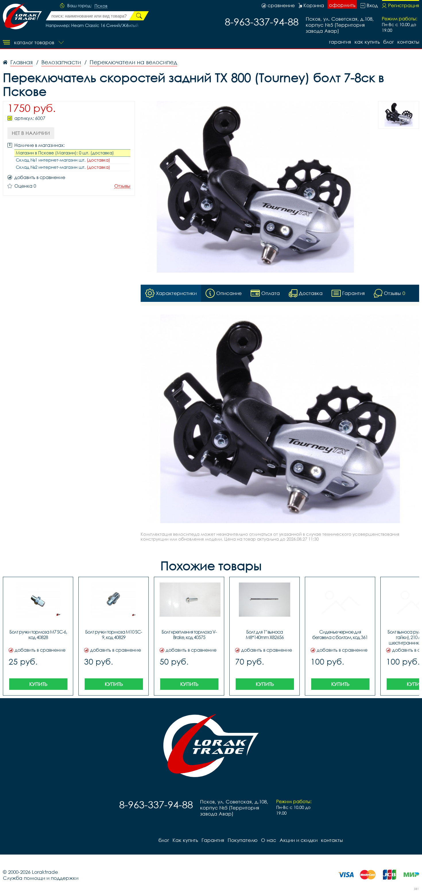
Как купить (367, 42)
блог (388, 42)
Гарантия (340, 42)
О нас (268, 840)
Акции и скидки (299, 840)
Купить (38, 684)
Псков (100, 6)
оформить (342, 5)
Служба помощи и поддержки (40, 878)
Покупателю (243, 840)
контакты (408, 42)
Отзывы (122, 186)
